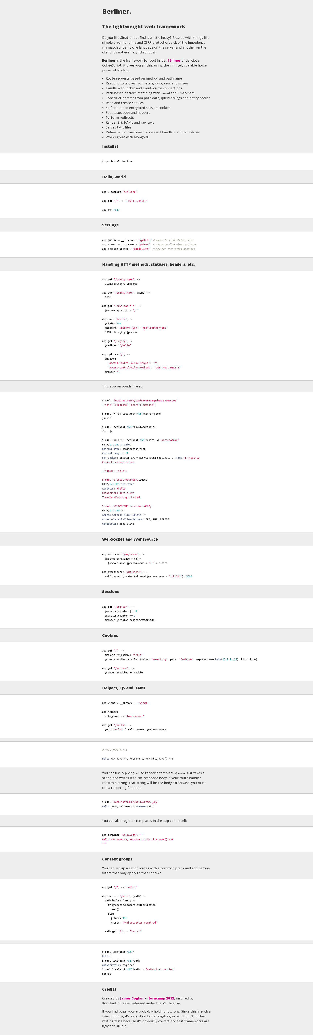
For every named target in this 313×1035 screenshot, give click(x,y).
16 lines (174, 60)
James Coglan (131, 998)
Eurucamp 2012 (161, 998)
